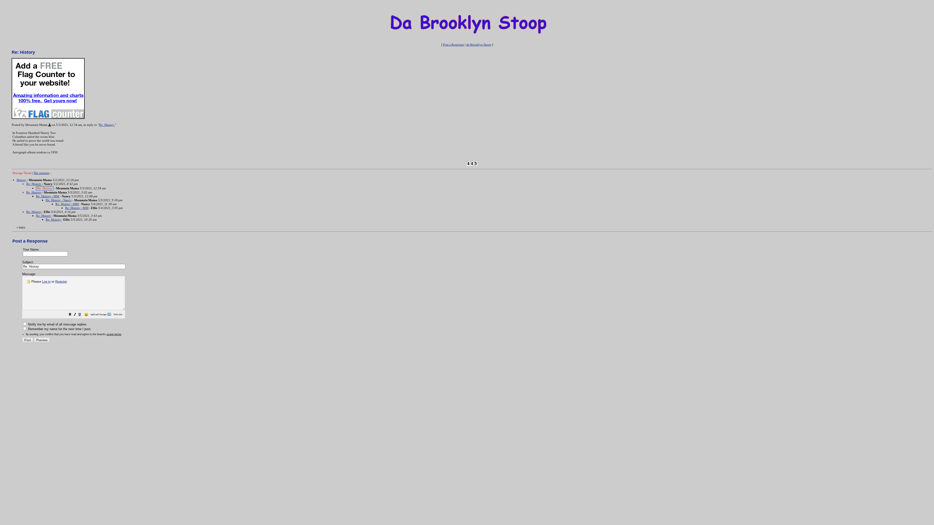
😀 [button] (86, 314)
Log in (46, 281)
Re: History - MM (47, 196)
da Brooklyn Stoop (478, 44)
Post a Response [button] (453, 44)
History (22, 180)
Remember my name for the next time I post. (59, 329)
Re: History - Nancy (59, 200)
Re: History (107, 125)
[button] (70, 315)
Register (61, 281)
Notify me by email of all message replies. (57, 324)
